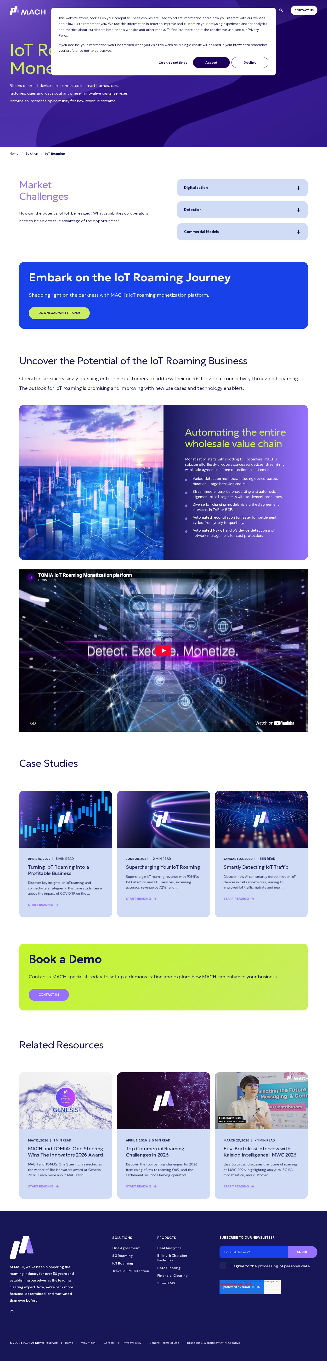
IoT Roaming (55, 154)
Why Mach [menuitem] (88, 1342)
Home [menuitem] (69, 1342)
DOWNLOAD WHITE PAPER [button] (59, 313)
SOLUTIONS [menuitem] (122, 1238)
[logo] (22, 1247)
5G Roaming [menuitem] (122, 1255)
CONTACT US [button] (49, 994)
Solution (31, 154)
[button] (317, 1351)
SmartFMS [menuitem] (166, 1283)
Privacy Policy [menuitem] (132, 1342)
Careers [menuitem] (109, 1342)
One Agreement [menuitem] (126, 1248)
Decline (250, 62)
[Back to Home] (27, 10)
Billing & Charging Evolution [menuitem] (172, 1257)
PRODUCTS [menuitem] (166, 1238)
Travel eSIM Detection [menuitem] (130, 1271)
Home (14, 154)
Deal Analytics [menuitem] (169, 1248)
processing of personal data (284, 1266)
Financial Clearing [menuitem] (172, 1275)
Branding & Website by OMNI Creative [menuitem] (213, 1342)
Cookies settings (172, 62)
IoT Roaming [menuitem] (122, 1263)
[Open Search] (281, 10)
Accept (211, 62)
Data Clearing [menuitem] (168, 1268)
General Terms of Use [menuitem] (164, 1342)
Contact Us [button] (304, 10)
